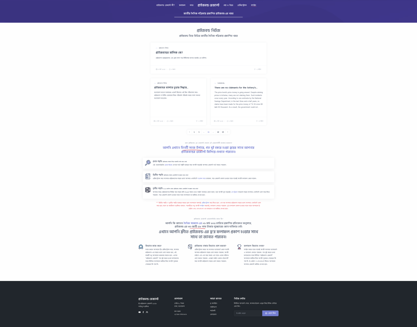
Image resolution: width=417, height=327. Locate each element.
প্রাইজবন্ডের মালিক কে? (169, 52)
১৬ (223, 132)
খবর (191, 5)
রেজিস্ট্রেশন (242, 5)
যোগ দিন (272, 313)
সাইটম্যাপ (213, 307)
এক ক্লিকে (234, 192)
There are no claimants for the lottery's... (235, 88)
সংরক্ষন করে (202, 178)
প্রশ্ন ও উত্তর (228, 5)
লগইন (202, 206)
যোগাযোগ (213, 314)
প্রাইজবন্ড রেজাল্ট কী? (165, 5)
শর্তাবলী (212, 311)
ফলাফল (182, 5)
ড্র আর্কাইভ (213, 303)
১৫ (218, 132)
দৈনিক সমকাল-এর (193, 223)
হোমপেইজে (168, 165)
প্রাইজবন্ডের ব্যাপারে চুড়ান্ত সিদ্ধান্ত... (171, 88)
